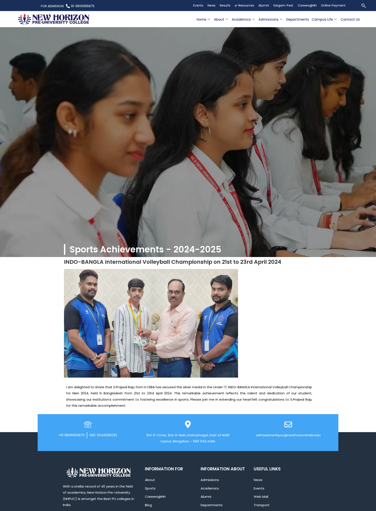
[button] (363, 6)
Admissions (268, 19)
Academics (241, 19)
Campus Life (322, 19)
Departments (297, 19)
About (219, 19)
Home (201, 19)
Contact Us (350, 19)
